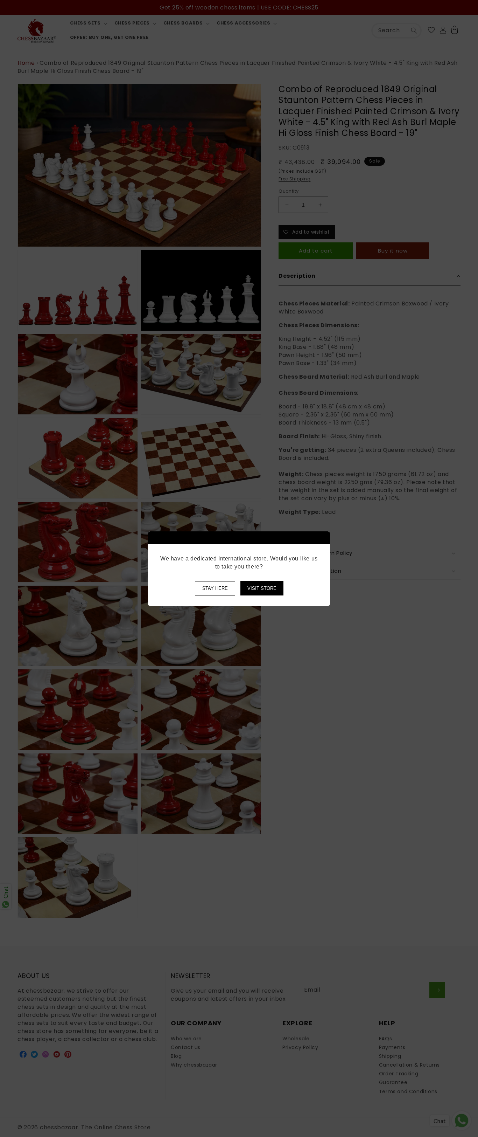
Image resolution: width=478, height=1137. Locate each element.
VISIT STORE (261, 588)
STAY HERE (215, 588)
